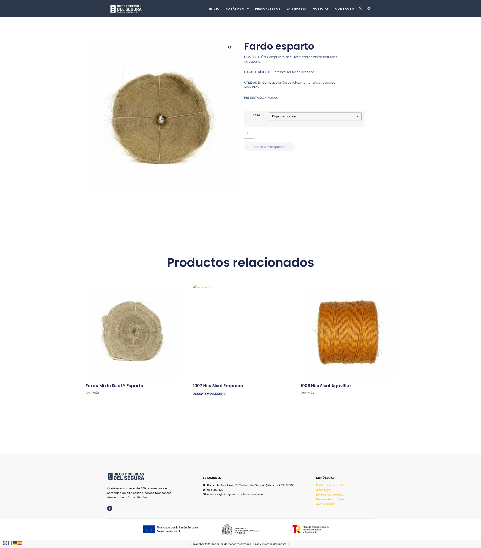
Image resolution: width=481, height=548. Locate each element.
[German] (15, 543)
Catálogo (235, 9)
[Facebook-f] (109, 508)
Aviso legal (323, 490)
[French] (10, 543)
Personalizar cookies (330, 499)
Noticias (321, 9)
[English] (5, 543)
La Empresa (297, 9)
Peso (256, 115)
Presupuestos (268, 9)
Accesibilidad (325, 504)
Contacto (344, 9)
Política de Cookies (329, 495)
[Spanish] (19, 543)
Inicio (214, 9)
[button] (369, 9)
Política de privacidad (331, 485)
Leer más (92, 392)
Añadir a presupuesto (269, 147)
